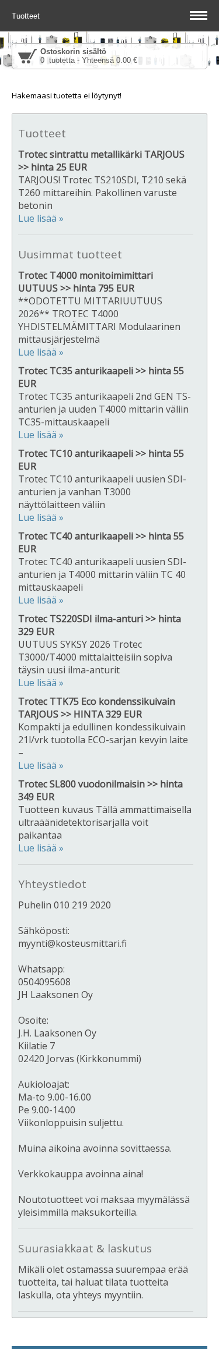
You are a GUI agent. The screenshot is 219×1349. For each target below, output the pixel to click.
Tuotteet (27, 16)
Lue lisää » (41, 218)
